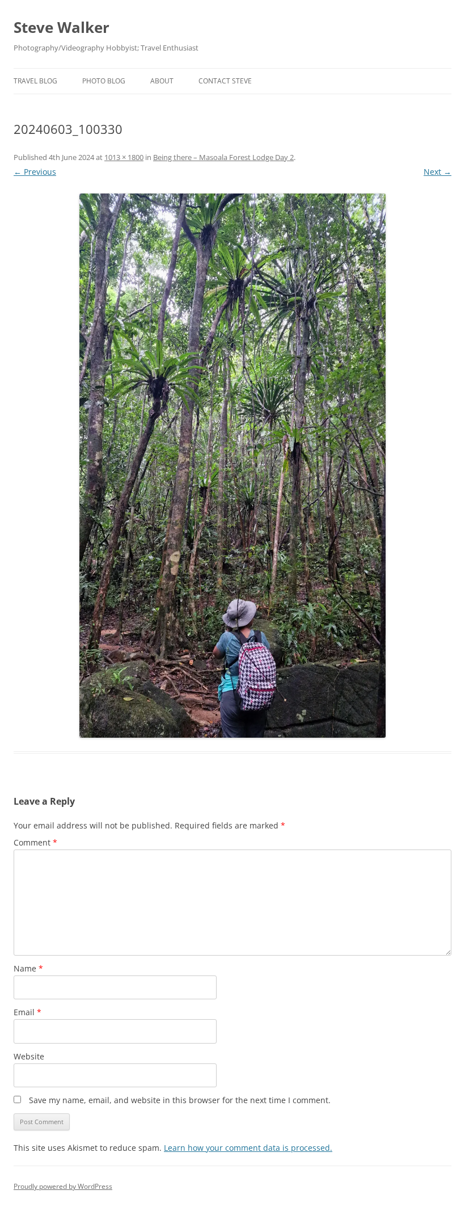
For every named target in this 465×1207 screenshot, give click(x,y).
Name (28, 968)
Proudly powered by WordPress (63, 1186)
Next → (437, 171)
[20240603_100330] (232, 466)
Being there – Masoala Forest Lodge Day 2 (223, 157)
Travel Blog (35, 81)
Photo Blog (103, 81)
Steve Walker (61, 27)
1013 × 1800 (123, 157)
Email (27, 1012)
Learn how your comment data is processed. (248, 1147)
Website (29, 1056)
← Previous (35, 171)
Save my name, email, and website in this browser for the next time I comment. (180, 1100)
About (162, 81)
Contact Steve (225, 81)
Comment (35, 842)
